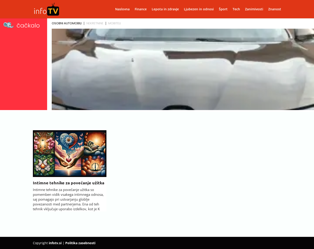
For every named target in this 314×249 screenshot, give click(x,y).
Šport (223, 9)
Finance (141, 9)
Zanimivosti (254, 9)
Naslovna (122, 9)
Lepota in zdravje (165, 9)
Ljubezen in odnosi (199, 9)
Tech (236, 9)
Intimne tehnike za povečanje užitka (68, 182)
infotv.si (55, 243)
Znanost (274, 9)
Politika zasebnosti (80, 243)
